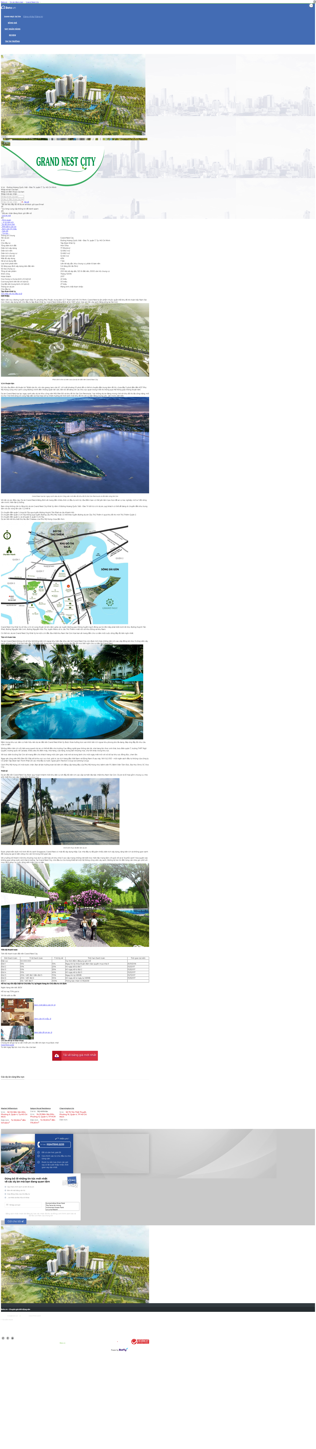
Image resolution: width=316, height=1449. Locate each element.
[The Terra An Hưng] (62, 1205)
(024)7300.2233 (7, 1045)
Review (12, 35)
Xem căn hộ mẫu (9, 229)
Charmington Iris (66, 1108)
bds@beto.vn (12, 1316)
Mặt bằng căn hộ (8, 227)
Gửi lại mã (6, 215)
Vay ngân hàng (12, 29)
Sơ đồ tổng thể (8, 224)
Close (4, 137)
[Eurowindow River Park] (62, 1203)
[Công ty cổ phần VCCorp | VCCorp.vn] (119, 1341)
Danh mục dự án (12, 17)
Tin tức (5, 233)
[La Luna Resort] (62, 1210)
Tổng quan (6, 220)
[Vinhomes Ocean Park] (62, 1207)
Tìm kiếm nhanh (7, 1320)
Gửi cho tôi (14, 1221)
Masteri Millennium (9, 1108)
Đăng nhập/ (29, 16)
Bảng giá (12, 23)
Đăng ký (39, 16)
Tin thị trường (12, 42)
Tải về (26, 202)
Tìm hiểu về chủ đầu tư (11, 294)
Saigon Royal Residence (40, 1108)
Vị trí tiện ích (7, 222)
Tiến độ (4, 231)
